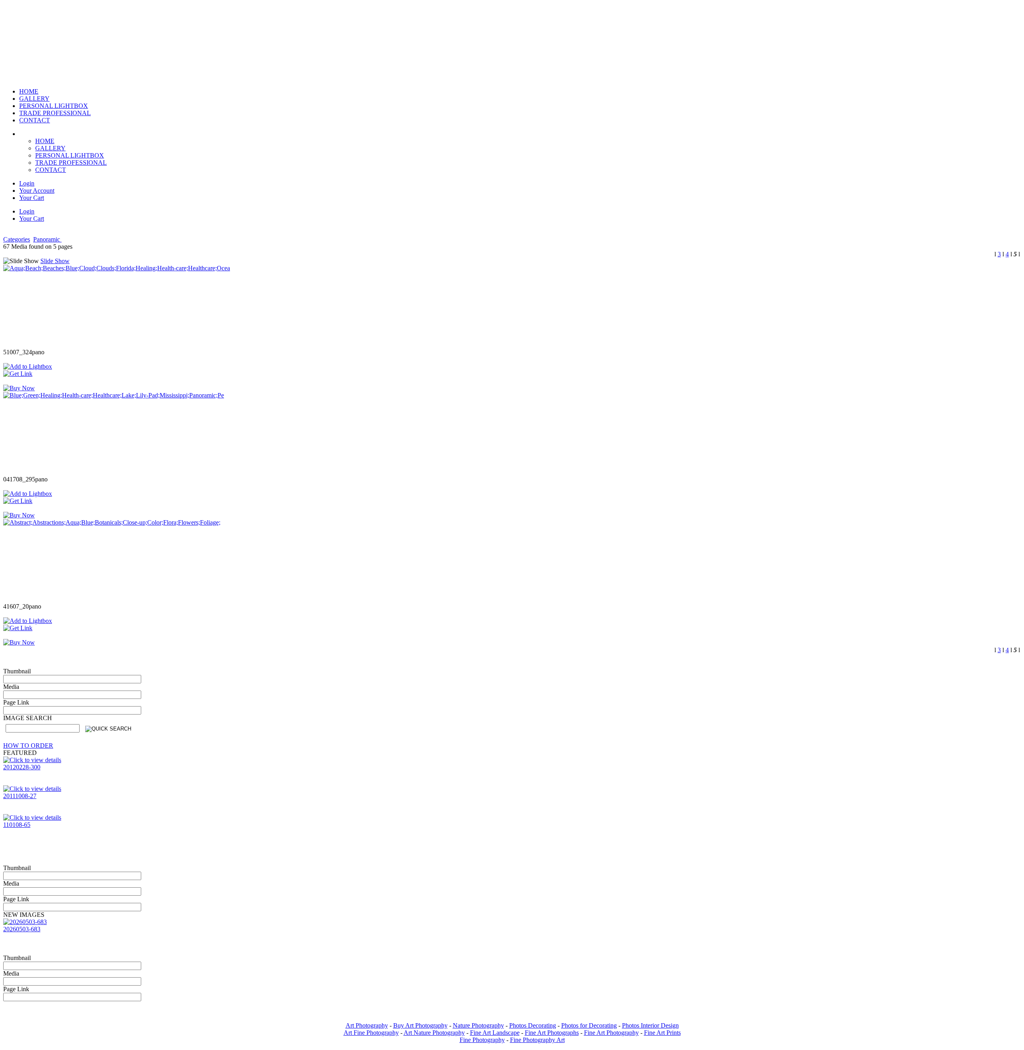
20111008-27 (19, 795)
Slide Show (55, 261)
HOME (44, 141)
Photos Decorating (532, 1025)
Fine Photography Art (537, 1039)
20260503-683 (21, 929)
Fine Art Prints (662, 1032)
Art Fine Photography (371, 1032)
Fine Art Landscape (495, 1032)
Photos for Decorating (589, 1025)
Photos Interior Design (650, 1025)
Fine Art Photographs (552, 1032)
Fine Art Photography (611, 1032)
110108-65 (16, 824)
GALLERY (50, 148)
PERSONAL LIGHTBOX (69, 155)
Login (26, 183)
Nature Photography (478, 1025)
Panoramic (47, 239)
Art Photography (367, 1025)
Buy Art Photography (420, 1025)
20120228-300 (21, 767)
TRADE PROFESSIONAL (71, 162)
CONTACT (50, 169)
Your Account (36, 190)
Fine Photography (482, 1039)
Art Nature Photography (434, 1032)
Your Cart (31, 197)
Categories (16, 239)
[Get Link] (17, 373)
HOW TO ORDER (28, 745)
